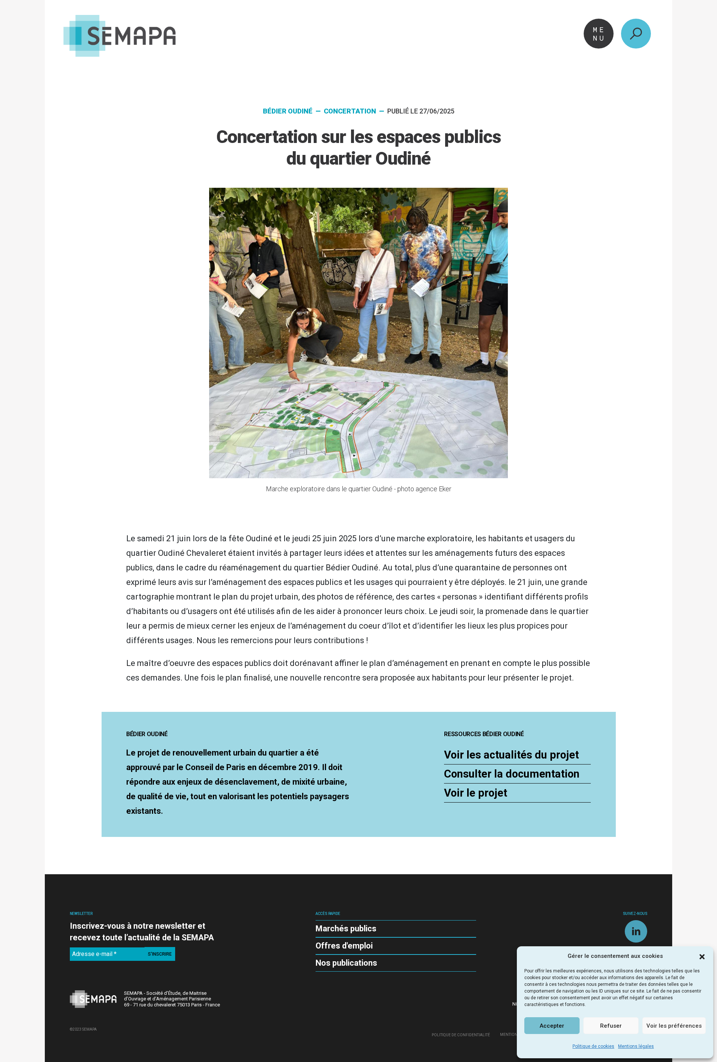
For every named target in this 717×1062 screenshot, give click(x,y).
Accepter (552, 1025)
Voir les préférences (674, 1025)
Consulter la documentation (512, 773)
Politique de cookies (593, 1046)
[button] (702, 956)
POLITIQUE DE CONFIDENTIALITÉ (461, 1035)
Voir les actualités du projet (511, 754)
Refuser (611, 1025)
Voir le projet (475, 793)
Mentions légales (636, 1046)
